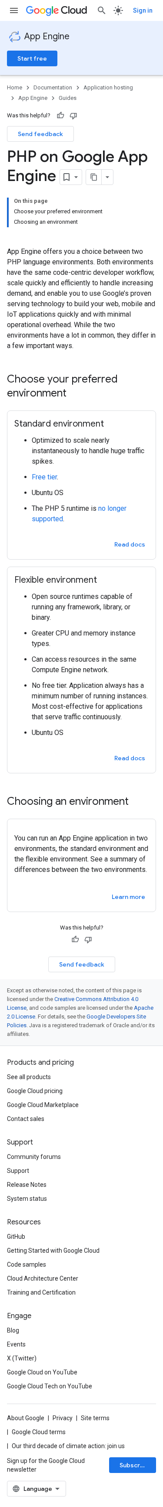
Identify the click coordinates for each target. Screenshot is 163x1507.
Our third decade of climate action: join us (68, 1445)
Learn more (128, 897)
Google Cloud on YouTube (42, 1372)
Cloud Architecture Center (42, 1278)
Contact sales (25, 1118)
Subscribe (135, 1465)
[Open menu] (14, 10)
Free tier (44, 477)
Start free (32, 58)
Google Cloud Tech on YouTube (49, 1386)
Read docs (129, 544)
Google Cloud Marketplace (43, 1104)
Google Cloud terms (39, 1431)
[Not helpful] (73, 115)
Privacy (63, 1418)
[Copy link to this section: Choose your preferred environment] (75, 394)
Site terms (95, 1418)
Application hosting (108, 87)
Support (18, 1170)
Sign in (143, 10)
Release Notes (27, 1184)
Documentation (52, 87)
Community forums (34, 1156)
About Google (25, 1418)
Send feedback (40, 134)
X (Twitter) (22, 1358)
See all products (29, 1076)
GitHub (16, 1236)
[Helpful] (60, 115)
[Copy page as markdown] (94, 177)
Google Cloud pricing (35, 1090)
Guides (68, 98)
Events (16, 1344)
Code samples (26, 1264)
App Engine (47, 36)
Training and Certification (41, 1292)
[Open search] (101, 10)
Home (14, 87)
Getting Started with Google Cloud (53, 1250)
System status (27, 1198)
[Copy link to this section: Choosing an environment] (137, 802)
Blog (13, 1330)
